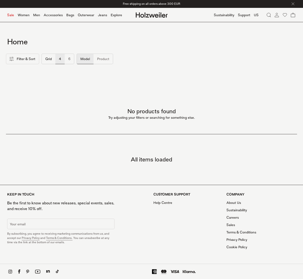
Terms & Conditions (241, 232)
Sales (230, 225)
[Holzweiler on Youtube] (38, 272)
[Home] (151, 15)
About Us (233, 203)
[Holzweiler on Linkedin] (48, 271)
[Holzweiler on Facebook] (19, 271)
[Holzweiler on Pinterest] (27, 272)
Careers (232, 217)
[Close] (293, 4)
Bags (70, 15)
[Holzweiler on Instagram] (10, 272)
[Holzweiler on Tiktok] (57, 271)
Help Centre (162, 203)
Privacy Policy (31, 238)
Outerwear (86, 15)
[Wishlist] (285, 15)
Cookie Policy (236, 247)
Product (103, 59)
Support (244, 15)
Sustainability (236, 210)
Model (85, 59)
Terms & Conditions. (59, 238)
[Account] (277, 15)
